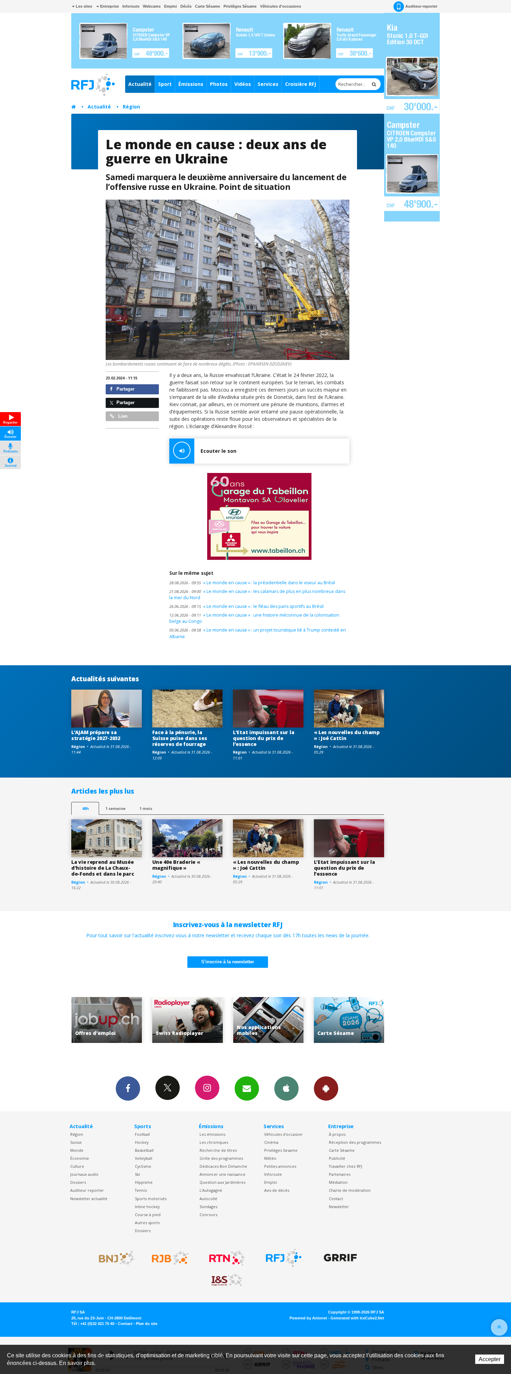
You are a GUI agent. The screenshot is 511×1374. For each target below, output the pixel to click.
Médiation (338, 1182)
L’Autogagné (211, 1190)
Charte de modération (350, 1190)
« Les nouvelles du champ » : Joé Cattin (347, 735)
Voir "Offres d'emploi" (349, 1020)
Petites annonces (280, 1166)
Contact (336, 1198)
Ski (137, 1174)
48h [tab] (85, 808)
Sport (165, 84)
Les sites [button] (83, 6)
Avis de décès (276, 1190)
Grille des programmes (221, 1158)
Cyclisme (143, 1166)
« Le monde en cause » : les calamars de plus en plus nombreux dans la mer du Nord (257, 594)
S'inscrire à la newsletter (227, 961)
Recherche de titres (218, 1150)
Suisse (76, 1142)
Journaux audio (84, 1174)
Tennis (141, 1190)
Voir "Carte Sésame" (268, 1020)
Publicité (337, 1158)
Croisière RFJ (300, 84)
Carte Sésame (207, 6)
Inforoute (130, 6)
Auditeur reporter (87, 1190)
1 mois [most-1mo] (145, 808)
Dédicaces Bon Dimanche (223, 1166)
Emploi (170, 6)
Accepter (490, 1359)
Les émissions (212, 1134)
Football (142, 1134)
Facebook (128, 1088)
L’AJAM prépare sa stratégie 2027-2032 (95, 735)
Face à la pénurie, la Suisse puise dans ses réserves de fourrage (179, 738)
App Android (326, 1088)
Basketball (144, 1150)
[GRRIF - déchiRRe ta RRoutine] (340, 1257)
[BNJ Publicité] (114, 1257)
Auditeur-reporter (421, 6)
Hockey (141, 1142)
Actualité (140, 84)
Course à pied (148, 1214)
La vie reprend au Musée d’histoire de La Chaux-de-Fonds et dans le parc (102, 868)
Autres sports (147, 1222)
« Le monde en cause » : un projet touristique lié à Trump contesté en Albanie (257, 633)
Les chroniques (214, 1142)
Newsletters (247, 1088)
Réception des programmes (355, 1142)
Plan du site (146, 1323)
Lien (122, 416)
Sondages (208, 1206)
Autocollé (208, 1198)
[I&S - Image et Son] (227, 1280)
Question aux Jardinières (222, 1182)
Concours (208, 1214)
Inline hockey (147, 1206)
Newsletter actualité (88, 1198)
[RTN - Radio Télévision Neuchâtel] (227, 1257)
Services (268, 84)
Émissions (190, 84)
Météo (270, 1158)
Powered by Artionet (308, 1318)
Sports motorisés (151, 1198)
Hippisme (144, 1182)
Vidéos (242, 84)
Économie (79, 1158)
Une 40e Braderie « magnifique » (176, 865)
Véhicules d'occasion (283, 1134)
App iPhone (286, 1088)
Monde (76, 1150)
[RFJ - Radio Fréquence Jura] (284, 1257)
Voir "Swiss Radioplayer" (106, 1020)
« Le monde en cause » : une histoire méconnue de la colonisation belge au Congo (254, 618)
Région (131, 106)
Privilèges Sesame (281, 1150)
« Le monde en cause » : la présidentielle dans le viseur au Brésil (252, 583)
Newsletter (339, 1206)
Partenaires (339, 1174)
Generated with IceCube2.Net (357, 1318)
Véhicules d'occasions (280, 6)
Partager (125, 389)
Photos (219, 84)
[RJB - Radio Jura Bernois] (170, 1257)
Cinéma (271, 1142)
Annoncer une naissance (222, 1174)
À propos (337, 1134)
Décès (186, 6)
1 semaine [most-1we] (115, 808)
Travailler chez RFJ (345, 1166)
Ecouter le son (218, 451)
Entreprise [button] (109, 6)
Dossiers (78, 1182)
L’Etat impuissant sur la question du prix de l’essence (263, 738)
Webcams (152, 6)
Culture (77, 1166)
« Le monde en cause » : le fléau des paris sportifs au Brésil (246, 606)
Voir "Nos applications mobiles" (187, 1020)
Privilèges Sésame (240, 6)
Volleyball (143, 1158)
